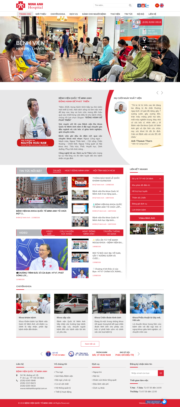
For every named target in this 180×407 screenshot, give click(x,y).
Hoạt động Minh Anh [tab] (77, 170)
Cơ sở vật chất (62, 384)
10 (105, 80)
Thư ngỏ (59, 372)
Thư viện (115, 14)
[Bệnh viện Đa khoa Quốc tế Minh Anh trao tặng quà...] (80, 195)
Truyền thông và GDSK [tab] (111, 232)
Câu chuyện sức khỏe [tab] (67, 232)
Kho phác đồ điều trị (141, 185)
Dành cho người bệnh (94, 14)
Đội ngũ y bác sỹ (62, 380)
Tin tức (128, 14)
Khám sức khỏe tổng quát (104, 380)
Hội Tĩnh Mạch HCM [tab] (104, 170)
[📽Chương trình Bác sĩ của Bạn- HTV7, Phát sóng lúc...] (42, 264)
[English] (162, 5)
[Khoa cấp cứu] (71, 304)
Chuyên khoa (58, 14)
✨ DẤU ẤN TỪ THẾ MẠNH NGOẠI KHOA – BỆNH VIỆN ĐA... (108, 241)
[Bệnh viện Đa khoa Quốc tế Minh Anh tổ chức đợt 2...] (42, 192)
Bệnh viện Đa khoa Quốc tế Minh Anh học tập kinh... (105, 218)
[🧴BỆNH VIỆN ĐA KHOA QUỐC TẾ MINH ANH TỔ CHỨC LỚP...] (80, 208)
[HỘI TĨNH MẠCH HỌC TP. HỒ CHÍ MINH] (78, 354)
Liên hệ (152, 14)
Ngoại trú (97, 372)
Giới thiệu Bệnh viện (64, 376)
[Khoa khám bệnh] (33, 303)
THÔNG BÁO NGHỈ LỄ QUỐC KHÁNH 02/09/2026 (106, 179)
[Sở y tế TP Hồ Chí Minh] (55, 354)
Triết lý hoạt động (63, 392)
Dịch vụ (74, 14)
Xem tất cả (90, 344)
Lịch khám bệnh (139, 210)
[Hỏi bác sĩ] (144, 47)
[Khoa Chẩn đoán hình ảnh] (109, 303)
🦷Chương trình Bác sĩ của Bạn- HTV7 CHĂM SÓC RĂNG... (107, 270)
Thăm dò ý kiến (139, 197)
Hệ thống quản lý (63, 388)
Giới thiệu (40, 14)
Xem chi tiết (22, 56)
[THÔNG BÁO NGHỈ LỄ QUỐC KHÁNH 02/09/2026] (80, 182)
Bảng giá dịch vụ (139, 203)
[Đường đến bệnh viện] (144, 39)
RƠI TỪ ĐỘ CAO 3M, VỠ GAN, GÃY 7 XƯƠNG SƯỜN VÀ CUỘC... (107, 256)
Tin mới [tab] (57, 170)
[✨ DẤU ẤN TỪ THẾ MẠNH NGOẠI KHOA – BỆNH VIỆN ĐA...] (80, 245)
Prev (157, 77)
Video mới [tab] (49, 232)
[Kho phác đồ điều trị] (124, 354)
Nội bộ (140, 14)
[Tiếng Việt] (157, 5)
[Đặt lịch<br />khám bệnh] (144, 31)
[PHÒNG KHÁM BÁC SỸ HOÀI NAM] (101, 354)
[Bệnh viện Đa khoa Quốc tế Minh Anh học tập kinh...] (80, 221)
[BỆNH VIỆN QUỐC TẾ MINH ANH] (29, 5)
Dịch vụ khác (99, 388)
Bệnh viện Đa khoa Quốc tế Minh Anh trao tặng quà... (105, 192)
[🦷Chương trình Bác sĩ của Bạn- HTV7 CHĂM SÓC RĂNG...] (80, 276)
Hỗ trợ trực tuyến (139, 191)
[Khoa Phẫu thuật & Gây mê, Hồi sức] (147, 305)
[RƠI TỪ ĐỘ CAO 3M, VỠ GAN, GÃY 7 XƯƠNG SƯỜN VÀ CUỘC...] (80, 258)
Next (162, 77)
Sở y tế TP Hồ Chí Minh (142, 178)
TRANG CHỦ (25, 14)
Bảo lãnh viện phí (100, 384)
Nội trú (96, 376)
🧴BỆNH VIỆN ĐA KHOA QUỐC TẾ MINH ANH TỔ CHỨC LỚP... (107, 205)
